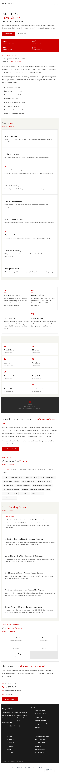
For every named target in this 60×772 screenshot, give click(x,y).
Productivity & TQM (40, 714)
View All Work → (8, 511)
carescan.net (16, 646)
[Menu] (56, 3)
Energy (5, 472)
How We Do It (10, 743)
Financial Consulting (40, 720)
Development (42, 469)
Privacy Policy (10, 753)
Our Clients (10, 746)
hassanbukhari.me (16, 638)
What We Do (10, 739)
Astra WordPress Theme (42, 767)
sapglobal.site (43, 638)
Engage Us (38, 746)
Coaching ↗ (38, 727)
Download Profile (39, 753)
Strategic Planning (40, 710)
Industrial (22, 469)
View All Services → (9, 126)
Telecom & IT (52, 469)
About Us (9, 736)
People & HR (38, 717)
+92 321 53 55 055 (40, 739)
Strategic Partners (40, 749)
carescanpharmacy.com (43, 646)
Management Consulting (41, 724)
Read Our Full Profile (11, 449)
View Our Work (22, 33)
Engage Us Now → (10, 699)
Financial (6, 469)
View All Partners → (9, 632)
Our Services (8, 33)
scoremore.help (16, 654)
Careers (9, 749)
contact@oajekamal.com (42, 736)
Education (14, 469)
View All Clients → (8, 464)
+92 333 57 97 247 (40, 743)
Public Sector (32, 469)
